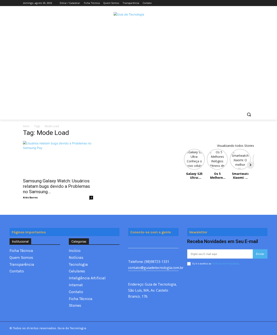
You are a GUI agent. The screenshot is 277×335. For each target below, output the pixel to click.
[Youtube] (251, 3)
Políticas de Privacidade (225, 263)
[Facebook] (227, 3)
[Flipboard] (141, 243)
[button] (249, 114)
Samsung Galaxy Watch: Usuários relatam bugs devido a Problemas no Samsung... (56, 186)
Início (26, 126)
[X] (239, 3)
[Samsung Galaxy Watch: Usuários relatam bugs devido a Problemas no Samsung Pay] (58, 158)
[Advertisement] (138, 66)
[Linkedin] (161, 243)
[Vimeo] (245, 3)
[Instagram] (233, 3)
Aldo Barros (30, 197)
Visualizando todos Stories (235, 146)
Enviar (260, 254)
